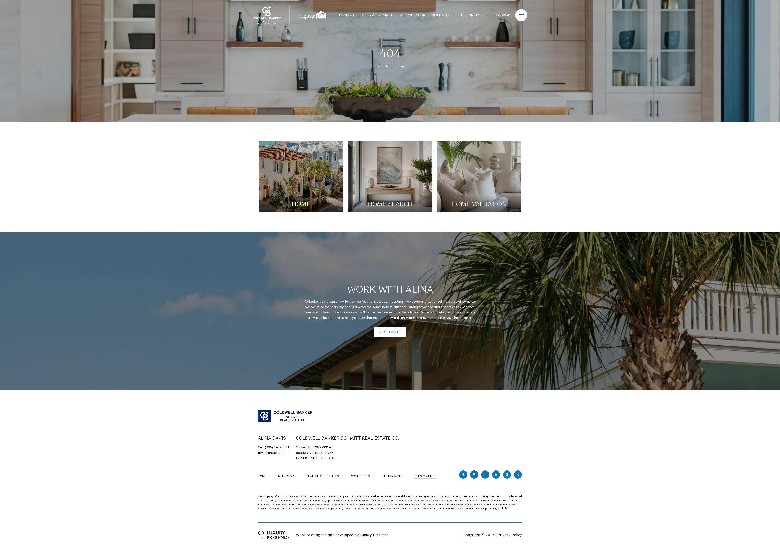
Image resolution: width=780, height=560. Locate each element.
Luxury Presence (374, 534)
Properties (349, 15)
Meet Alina (286, 476)
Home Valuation (410, 15)
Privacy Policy (510, 534)
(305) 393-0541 (498, 15)
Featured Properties (323, 476)
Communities (441, 15)
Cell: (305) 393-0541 (273, 447)
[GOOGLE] (507, 474)
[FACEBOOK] (463, 474)
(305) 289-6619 (318, 447)
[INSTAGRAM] (474, 474)
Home (262, 476)
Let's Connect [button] (390, 332)
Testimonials (392, 476)
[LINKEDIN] (485, 474)
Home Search (380, 15)
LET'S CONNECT (425, 476)
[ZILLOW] (518, 474)
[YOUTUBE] (496, 474)
